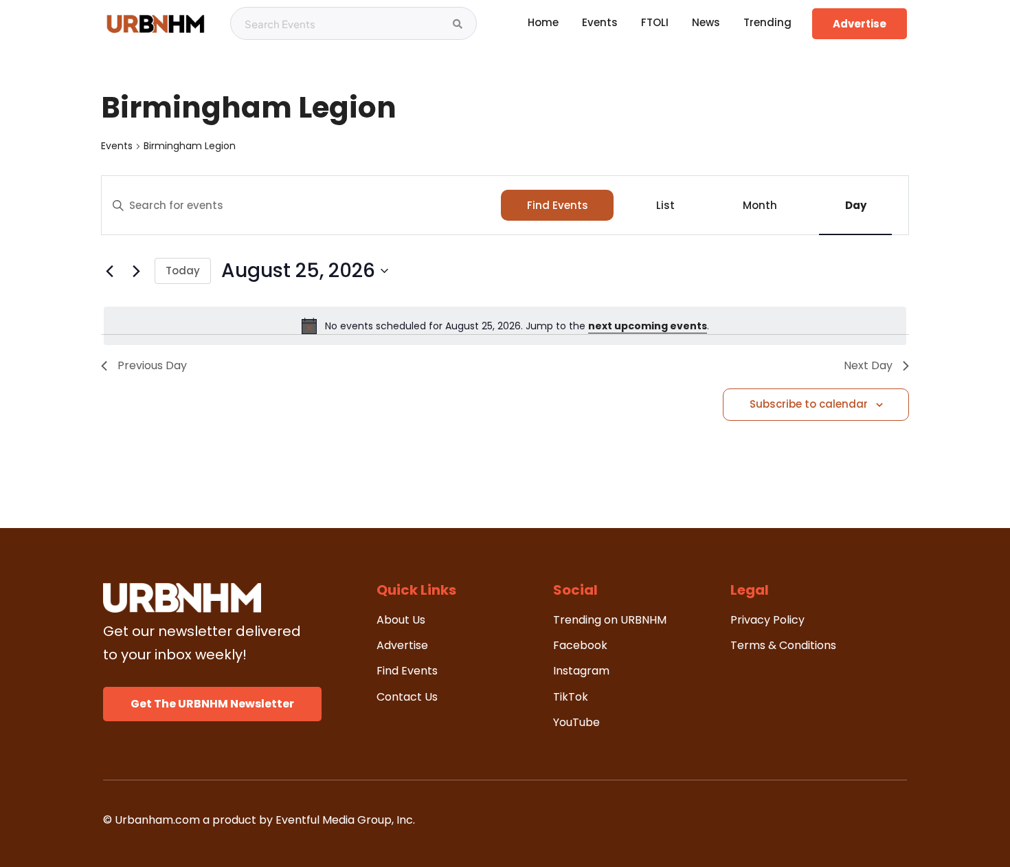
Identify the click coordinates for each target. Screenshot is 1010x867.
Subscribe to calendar (809, 404)
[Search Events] (457, 24)
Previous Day (152, 365)
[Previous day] (109, 271)
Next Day (868, 365)
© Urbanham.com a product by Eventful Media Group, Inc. (259, 820)
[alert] (505, 326)
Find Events (557, 205)
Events (117, 146)
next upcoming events (647, 326)
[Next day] (136, 271)
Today (183, 270)
